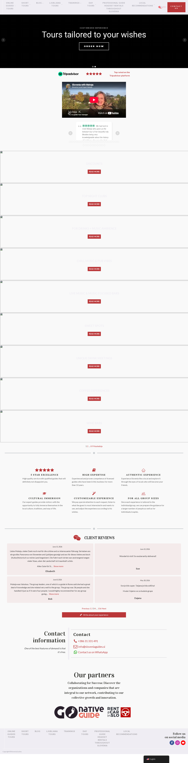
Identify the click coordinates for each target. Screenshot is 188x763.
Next (104, 617)
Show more (58, 575)
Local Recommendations (142, 4)
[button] (94, 624)
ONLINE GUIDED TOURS (10, 6)
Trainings (74, 3)
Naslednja (98, 455)
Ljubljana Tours (55, 4)
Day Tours (90, 4)
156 (99, 617)
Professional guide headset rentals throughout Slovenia (114, 7)
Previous (86, 617)
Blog (39, 3)
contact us (176, 7)
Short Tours (25, 4)
